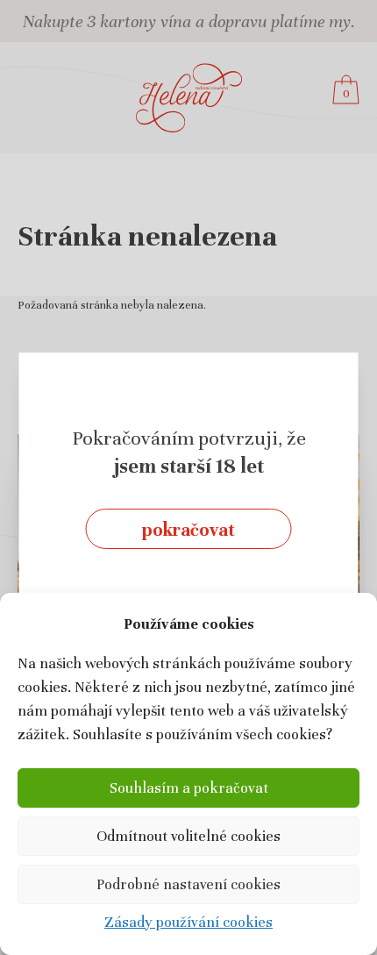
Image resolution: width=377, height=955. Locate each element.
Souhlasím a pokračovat (189, 788)
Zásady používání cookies (188, 922)
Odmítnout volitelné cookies (188, 836)
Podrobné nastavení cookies (188, 884)
